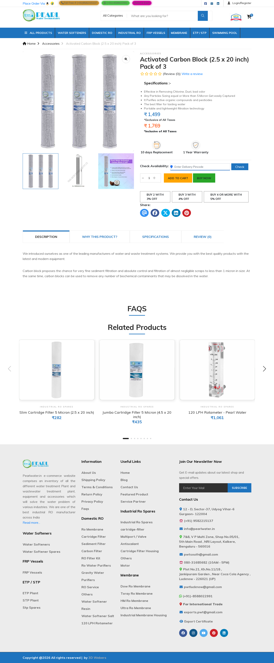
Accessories (51, 43)
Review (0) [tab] (203, 237)
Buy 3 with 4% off (187, 197)
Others (87, 594)
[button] (126, 438)
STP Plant (31, 600)
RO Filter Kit (90, 558)
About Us (88, 473)
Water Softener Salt (97, 616)
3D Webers (97, 658)
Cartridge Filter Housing (140, 551)
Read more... (31, 522)
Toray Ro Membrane (137, 593)
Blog (124, 480)
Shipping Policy (93, 480)
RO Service (90, 587)
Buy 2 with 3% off (155, 197)
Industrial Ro (129, 33)
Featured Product (134, 494)
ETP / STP (199, 33)
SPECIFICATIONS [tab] (155, 237)
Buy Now (204, 178)
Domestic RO (102, 33)
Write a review (192, 74)
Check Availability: (154, 166)
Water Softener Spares (41, 552)
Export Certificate (198, 621)
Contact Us (129, 487)
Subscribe (239, 487)
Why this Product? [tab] (99, 237)
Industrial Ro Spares (137, 522)
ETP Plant (30, 593)
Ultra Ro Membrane (136, 608)
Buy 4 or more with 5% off (226, 197)
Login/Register (241, 3)
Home (31, 43)
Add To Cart (178, 178)
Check (239, 167)
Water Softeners (72, 33)
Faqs (85, 509)
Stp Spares (32, 607)
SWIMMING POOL (224, 33)
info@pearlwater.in (199, 529)
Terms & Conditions (97, 487)
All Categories (113, 15)
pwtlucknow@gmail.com (203, 587)
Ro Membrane (92, 529)
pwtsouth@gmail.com (201, 554)
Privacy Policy (92, 501)
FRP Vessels (156, 33)
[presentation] (10, 369)
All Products (39, 33)
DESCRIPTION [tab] (46, 237)
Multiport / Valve (133, 537)
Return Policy (91, 494)
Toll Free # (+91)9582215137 (80, 2)
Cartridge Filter (93, 537)
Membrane (179, 33)
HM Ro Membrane (134, 601)
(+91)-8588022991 (117, 2)
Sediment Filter (93, 544)
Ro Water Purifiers (96, 565)
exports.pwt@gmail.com (203, 612)
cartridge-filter (132, 529)
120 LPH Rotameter (97, 623)
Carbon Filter (91, 551)
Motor (125, 565)
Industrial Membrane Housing (144, 615)
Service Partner (133, 501)
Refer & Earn (141, 2)
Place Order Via (34, 3)
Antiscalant (130, 544)
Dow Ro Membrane (135, 586)
